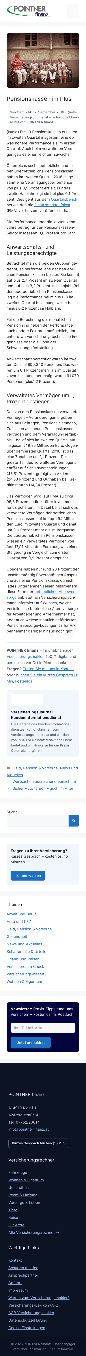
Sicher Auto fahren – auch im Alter (43, 788)
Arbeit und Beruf (21, 914)
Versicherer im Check (25, 966)
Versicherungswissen (25, 974)
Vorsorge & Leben (24, 1202)
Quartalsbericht (65, 199)
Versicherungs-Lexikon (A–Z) (34, 1305)
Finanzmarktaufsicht (52, 205)
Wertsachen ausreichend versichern (44, 781)
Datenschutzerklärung (27, 1320)
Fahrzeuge (17, 1172)
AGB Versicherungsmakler (31, 1313)
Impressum (18, 1290)
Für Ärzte (16, 1225)
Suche (12, 812)
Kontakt (15, 1260)
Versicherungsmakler (25, 656)
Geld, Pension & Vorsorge (35, 768)
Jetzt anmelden (31, 1042)
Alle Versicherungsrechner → (33, 1232)
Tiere (12, 1210)
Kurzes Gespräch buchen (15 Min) (39, 1143)
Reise (13, 1217)
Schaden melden (23, 1268)
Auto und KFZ (19, 921)
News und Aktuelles (24, 944)
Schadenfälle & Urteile (26, 951)
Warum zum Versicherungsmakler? (38, 1298)
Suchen (74, 821)
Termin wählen (28, 875)
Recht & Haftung (22, 1195)
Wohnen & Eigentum (24, 981)
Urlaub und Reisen (23, 959)
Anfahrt (15, 1283)
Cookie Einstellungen (26, 1328)
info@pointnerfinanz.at (28, 1129)
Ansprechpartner (23, 1275)
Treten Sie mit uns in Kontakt (48, 669)
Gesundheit (17, 936)
